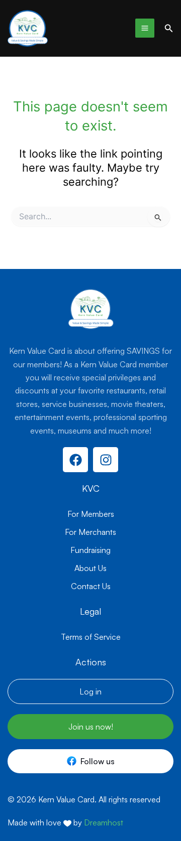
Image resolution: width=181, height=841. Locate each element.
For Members (90, 514)
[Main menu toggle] (144, 28)
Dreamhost (103, 822)
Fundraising (90, 550)
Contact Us (91, 586)
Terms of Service (91, 637)
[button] (168, 28)
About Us (90, 568)
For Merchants (90, 532)
